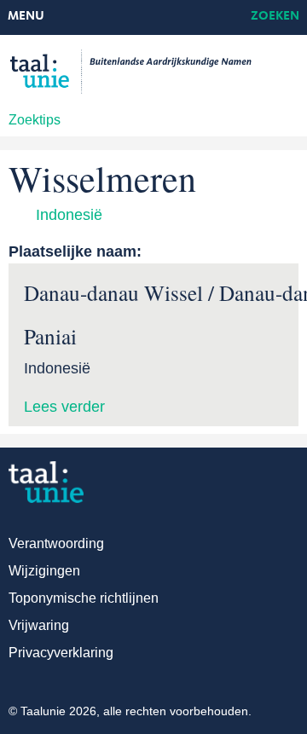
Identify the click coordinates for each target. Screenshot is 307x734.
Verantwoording (56, 543)
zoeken (275, 16)
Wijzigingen (44, 571)
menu (26, 16)
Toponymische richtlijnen (84, 598)
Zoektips (35, 120)
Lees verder (64, 406)
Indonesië (69, 214)
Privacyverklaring (61, 652)
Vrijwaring (39, 625)
